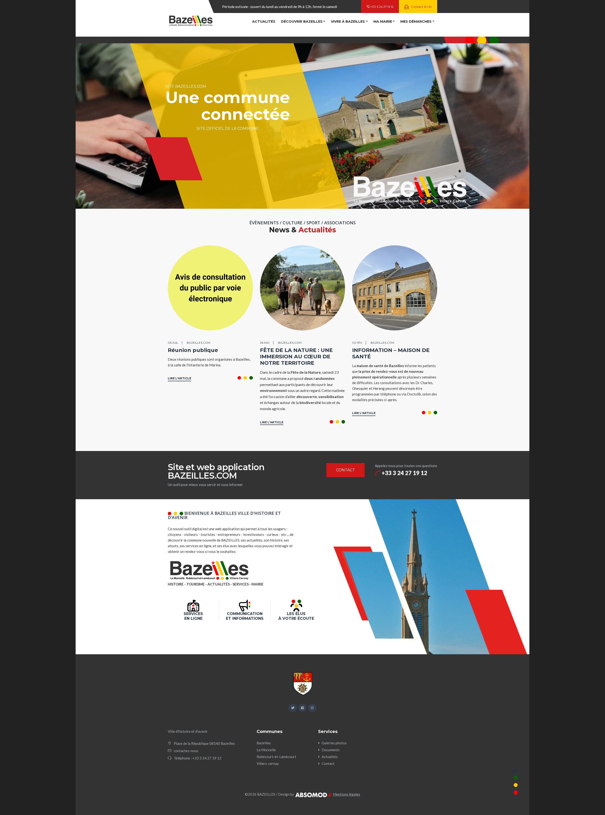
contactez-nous (186, 751)
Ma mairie (382, 21)
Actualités (263, 21)
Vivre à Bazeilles (348, 21)
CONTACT (345, 470)
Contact (328, 763)
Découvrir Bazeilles (302, 21)
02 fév (357, 342)
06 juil (173, 342)
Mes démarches (416, 21)
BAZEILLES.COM (198, 342)
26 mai (264, 342)
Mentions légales (346, 794)
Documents (331, 750)
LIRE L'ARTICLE (179, 378)
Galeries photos (334, 743)
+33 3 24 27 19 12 (381, 7)
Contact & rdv (421, 7)
